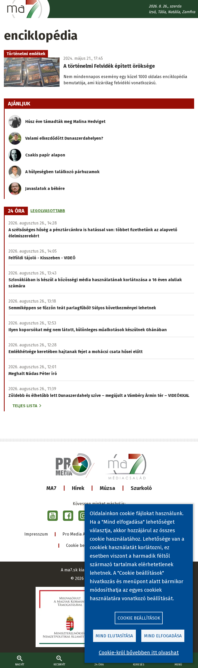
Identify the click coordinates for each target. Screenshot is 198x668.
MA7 (51, 488)
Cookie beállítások (83, 545)
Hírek (78, 488)
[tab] (16, 211)
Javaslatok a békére (45, 188)
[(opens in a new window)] (52, 516)
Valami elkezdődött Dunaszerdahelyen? (64, 138)
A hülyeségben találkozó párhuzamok (62, 171)
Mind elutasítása (114, 636)
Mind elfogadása (163, 636)
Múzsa (107, 488)
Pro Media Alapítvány (82, 534)
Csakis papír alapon (45, 155)
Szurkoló (141, 488)
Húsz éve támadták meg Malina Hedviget (65, 121)
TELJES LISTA (24, 405)
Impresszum (36, 534)
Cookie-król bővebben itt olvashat (139, 652)
